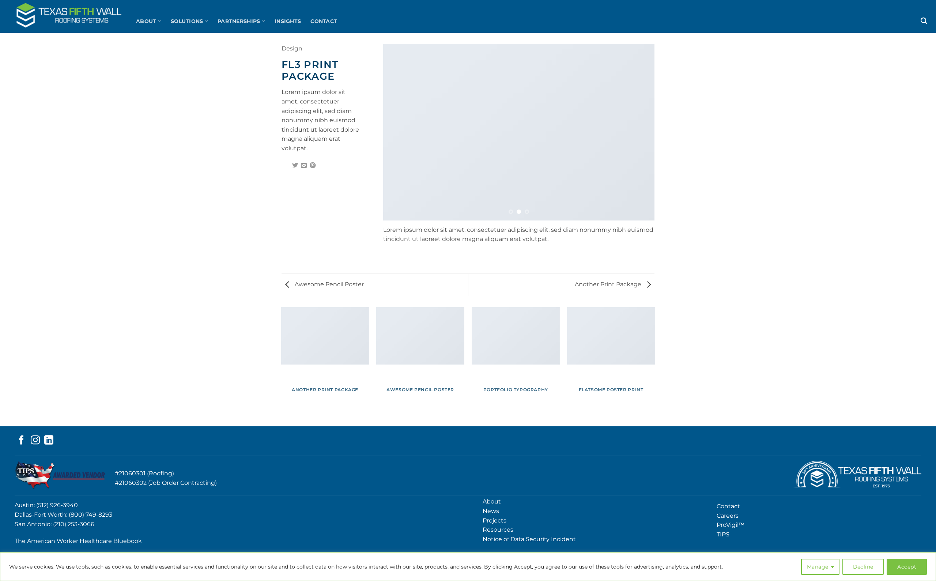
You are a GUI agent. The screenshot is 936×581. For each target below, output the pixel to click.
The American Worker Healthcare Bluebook (78, 540)
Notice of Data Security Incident (529, 539)
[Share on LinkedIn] (322, 165)
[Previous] (397, 132)
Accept (906, 566)
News (491, 511)
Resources (498, 529)
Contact (323, 21)
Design (292, 48)
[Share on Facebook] (286, 165)
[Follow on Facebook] (21, 440)
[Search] (924, 21)
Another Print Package (609, 284)
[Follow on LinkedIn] (48, 440)
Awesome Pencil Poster (328, 284)
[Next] (639, 132)
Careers (728, 515)
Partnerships (239, 21)
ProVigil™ (730, 524)
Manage (818, 566)
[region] (468, 566)
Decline (863, 566)
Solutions (187, 21)
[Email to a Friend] (304, 165)
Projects (494, 520)
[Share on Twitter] (295, 165)
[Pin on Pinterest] (313, 165)
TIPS (723, 534)
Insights (288, 21)
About (146, 21)
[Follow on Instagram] (35, 440)
